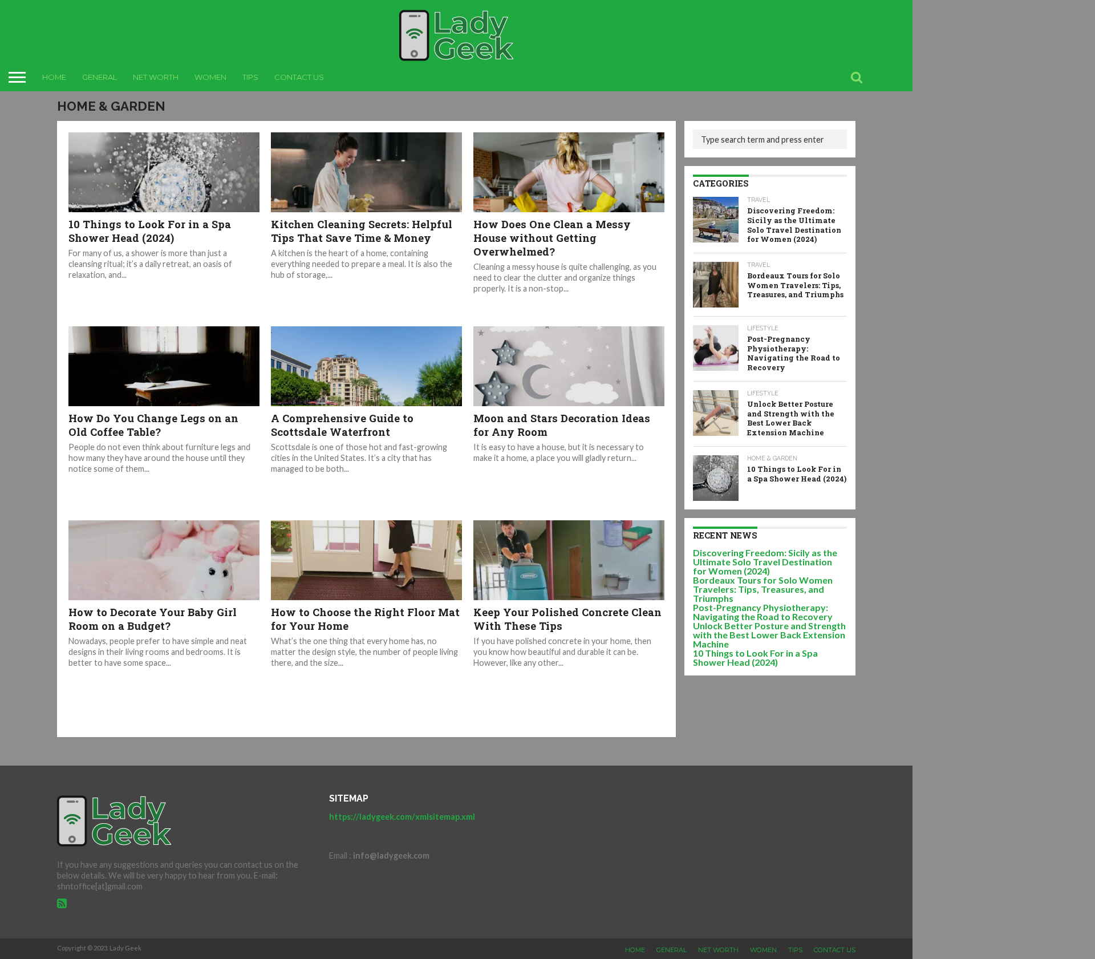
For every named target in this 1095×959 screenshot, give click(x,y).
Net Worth (156, 77)
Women (210, 77)
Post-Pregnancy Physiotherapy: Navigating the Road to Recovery (763, 612)
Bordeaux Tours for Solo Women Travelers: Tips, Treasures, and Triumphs (763, 589)
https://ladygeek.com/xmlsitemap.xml (402, 817)
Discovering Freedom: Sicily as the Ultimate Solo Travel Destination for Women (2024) (765, 561)
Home (54, 77)
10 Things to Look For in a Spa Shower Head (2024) (755, 657)
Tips (250, 77)
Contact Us (299, 77)
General (99, 77)
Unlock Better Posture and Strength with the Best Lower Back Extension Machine (769, 634)
